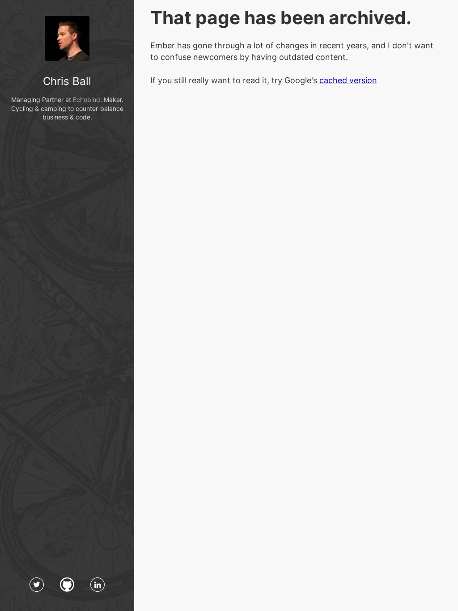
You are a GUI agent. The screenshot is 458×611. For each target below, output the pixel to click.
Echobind (86, 99)
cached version (348, 80)
